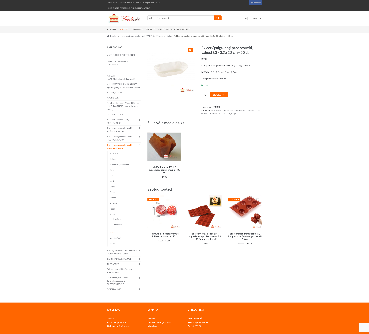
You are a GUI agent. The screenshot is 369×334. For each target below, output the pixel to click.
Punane (113, 198)
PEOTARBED (113, 264)
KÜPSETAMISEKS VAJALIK (119, 259)
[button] (190, 50)
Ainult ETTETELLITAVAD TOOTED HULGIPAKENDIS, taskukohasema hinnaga (123, 106)
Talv (258, 110)
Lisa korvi (219, 94)
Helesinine (117, 219)
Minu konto (112, 3)
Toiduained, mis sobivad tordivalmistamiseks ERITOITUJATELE (117, 280)
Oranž (112, 187)
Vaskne (113, 243)
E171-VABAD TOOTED (117, 114)
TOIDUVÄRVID (114, 289)
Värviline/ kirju (116, 238)
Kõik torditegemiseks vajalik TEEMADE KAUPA (119, 138)
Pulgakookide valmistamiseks (242, 110)
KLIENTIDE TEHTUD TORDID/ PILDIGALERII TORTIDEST (129, 8)
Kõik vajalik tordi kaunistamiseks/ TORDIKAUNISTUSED (122, 252)
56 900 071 (197, 326)
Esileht (113, 36)
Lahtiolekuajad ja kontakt (174, 29)
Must (112, 181)
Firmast (150, 29)
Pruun (112, 192)
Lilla (111, 176)
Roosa (112, 209)
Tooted (124, 29)
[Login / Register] (246, 18)
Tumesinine (117, 225)
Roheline (113, 203)
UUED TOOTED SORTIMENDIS (215, 113)
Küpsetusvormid (221, 110)
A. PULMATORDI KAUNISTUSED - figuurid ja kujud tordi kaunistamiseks (123, 86)
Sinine (112, 214)
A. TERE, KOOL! (114, 92)
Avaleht (111, 29)
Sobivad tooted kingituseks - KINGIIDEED (120, 271)
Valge (169, 36)
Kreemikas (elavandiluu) (119, 164)
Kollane (113, 159)
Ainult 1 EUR (112, 97)
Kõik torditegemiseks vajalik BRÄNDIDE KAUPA (119, 130)
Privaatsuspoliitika (127, 3)
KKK (158, 3)
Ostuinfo (137, 29)
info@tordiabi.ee (199, 322)
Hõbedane (114, 153)
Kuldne (112, 170)
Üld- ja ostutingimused (145, 3)
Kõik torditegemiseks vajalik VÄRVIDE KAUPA (142, 36)
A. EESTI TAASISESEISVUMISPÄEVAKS (121, 77)
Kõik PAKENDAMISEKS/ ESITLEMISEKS (118, 121)
